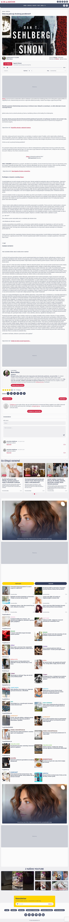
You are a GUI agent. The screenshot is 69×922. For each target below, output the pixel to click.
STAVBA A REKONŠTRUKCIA (18, 730)
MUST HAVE (46, 618)
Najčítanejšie (18, 583)
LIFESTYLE (29, 5)
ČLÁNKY (13, 673)
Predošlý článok (7, 398)
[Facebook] (58, 2)
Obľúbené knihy (40, 382)
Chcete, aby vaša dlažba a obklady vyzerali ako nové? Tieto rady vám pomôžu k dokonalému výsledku (22, 719)
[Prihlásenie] (64, 6)
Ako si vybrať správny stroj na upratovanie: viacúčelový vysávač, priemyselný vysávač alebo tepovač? (54, 720)
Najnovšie (51, 583)
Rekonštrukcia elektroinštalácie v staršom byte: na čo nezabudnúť (22, 732)
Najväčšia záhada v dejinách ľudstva (21, 127)
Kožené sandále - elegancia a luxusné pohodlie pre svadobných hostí (53, 620)
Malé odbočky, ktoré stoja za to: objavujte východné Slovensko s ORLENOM (22, 690)
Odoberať (50, 904)
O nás (6, 910)
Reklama (21, 910)
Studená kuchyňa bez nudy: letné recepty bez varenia (54, 761)
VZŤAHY (13, 645)
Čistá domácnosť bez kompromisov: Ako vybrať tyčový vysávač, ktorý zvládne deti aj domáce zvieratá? (22, 775)
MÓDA (42, 5)
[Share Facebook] (8, 393)
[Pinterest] (65, 2)
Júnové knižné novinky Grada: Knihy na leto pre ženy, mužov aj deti (55, 775)
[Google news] (39, 914)
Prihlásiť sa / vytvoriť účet (35, 411)
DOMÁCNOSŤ (14, 716)
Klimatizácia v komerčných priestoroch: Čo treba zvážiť (54, 733)
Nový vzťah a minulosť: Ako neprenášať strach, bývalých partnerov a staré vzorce (22, 647)
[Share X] (14, 393)
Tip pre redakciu (59, 910)
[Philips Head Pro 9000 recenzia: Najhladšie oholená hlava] (60, 875)
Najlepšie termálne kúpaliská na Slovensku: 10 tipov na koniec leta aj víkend (22, 597)
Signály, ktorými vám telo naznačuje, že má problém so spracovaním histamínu (54, 634)
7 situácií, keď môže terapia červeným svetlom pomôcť (21, 633)
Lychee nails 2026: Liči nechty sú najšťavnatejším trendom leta (51, 597)
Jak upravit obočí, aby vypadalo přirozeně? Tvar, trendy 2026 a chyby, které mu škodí (54, 663)
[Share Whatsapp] (11, 393)
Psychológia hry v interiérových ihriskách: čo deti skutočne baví (22, 704)
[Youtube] (60, 2)
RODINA (45, 646)
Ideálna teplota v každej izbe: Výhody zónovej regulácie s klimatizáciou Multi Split (55, 747)
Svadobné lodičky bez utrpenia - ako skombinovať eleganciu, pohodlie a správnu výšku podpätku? (22, 620)
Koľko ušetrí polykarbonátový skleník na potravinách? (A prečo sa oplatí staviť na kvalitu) (54, 706)
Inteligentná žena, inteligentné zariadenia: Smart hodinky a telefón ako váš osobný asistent (54, 678)
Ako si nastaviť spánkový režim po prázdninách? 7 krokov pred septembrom (54, 648)
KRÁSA (25, 5)
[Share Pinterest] (17, 393)
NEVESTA (13, 617)
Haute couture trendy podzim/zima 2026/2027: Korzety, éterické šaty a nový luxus (21, 662)
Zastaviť (6, 70)
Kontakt (14, 910)
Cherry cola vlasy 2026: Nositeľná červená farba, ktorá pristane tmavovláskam (54, 606)
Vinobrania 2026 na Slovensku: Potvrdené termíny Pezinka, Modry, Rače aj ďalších (54, 588)
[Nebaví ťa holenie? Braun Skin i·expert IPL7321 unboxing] (43, 885)
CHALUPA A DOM (15, 744)
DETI (12, 701)
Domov (3, 11)
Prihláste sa (13, 404)
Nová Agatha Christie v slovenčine (21, 171)
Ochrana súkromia (47, 910)
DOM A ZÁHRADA (47, 703)
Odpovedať (9, 444)
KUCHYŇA (13, 758)
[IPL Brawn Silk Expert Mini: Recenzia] (60, 885)
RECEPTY (34, 5)
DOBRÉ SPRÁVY (15, 687)
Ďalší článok (62, 398)
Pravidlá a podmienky (32, 910)
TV (45, 5)
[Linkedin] (67, 2)
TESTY (38, 5)
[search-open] (67, 6)
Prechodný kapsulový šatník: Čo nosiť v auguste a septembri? (21, 587)
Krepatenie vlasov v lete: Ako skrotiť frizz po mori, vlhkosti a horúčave (22, 606)
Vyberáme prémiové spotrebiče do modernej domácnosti (22, 760)
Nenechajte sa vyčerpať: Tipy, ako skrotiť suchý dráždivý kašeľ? (21, 676)
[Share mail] (24, 393)
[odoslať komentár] (64, 435)
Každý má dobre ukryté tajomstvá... (20, 341)
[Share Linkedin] (21, 393)
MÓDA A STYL (14, 659)
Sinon (3, 98)
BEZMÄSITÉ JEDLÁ (47, 759)
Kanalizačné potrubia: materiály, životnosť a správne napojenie (22, 746)
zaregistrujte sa (36, 406)
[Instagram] (62, 2)
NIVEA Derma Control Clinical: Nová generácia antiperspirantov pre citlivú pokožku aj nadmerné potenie (53, 692)
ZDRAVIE (13, 631)
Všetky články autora (17, 385)
